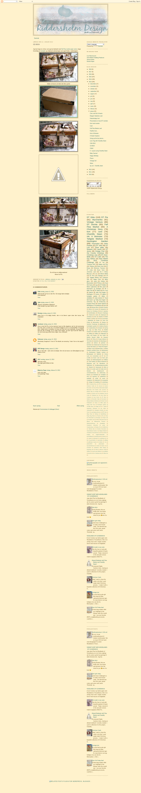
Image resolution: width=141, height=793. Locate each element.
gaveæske (100, 440)
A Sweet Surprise (94, 136)
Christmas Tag (91, 301)
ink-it (88, 376)
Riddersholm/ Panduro (99, 421)
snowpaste (105, 380)
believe (96, 342)
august (92, 93)
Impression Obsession (92, 408)
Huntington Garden (97, 241)
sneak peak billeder (96, 451)
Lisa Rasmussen (91, 56)
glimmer (103, 342)
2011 (90, 172)
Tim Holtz (89, 341)
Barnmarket (90, 283)
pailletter (89, 378)
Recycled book (103, 419)
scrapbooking (92, 328)
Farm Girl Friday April (98, 607)
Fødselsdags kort (95, 118)
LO (107, 275)
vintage (91, 382)
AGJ (39, 359)
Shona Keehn (90, 59)
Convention (96, 356)
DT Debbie (103, 285)
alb (101, 432)
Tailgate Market (94, 277)
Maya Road (89, 413)
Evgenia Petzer (91, 303)
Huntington (90, 294)
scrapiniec (89, 380)
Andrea (103, 281)
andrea (104, 432)
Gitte (39, 291)
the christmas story (97, 453)
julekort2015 (89, 443)
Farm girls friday (96, 520)
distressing (102, 372)
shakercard (97, 344)
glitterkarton (103, 324)
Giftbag (90, 333)
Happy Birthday (94, 155)
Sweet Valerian (102, 303)
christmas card (91, 272)
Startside (36, 38)
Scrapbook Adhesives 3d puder (96, 425)
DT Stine (104, 397)
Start (58, 406)
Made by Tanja (42, 370)
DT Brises (99, 283)
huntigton (103, 374)
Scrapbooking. (90, 427)
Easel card (96, 357)
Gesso (96, 402)
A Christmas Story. (93, 384)
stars (88, 307)
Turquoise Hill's (91, 264)
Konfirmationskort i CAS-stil (99, 479)
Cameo (104, 391)
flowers (89, 374)
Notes (91, 163)
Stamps (104, 322)
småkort (88, 451)
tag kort (104, 344)
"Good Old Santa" (91, 346)
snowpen (100, 328)
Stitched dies (92, 428)
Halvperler (103, 309)
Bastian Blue (95, 307)
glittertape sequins (92, 442)
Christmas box (95, 395)
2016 (90, 74)
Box (94, 318)
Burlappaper (90, 354)
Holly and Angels (92, 335)
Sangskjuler (102, 423)
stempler (43, 51)
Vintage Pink (99, 251)
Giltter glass (103, 402)
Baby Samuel (93, 153)
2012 (90, 169)
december (93, 84)
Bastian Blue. (99, 348)
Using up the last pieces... (97, 138)
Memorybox (96, 322)
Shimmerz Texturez (99, 268)
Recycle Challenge (103, 313)
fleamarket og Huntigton (94, 288)
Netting (96, 413)
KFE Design (41, 348)
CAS (98, 318)
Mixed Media (104, 273)
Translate (100, 46)
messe (102, 445)
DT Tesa (92, 275)
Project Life (105, 417)
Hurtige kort (98, 406)
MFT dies (104, 412)
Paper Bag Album (91, 415)
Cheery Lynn (95, 393)
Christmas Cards (96, 577)
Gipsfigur (100, 275)
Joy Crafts (103, 408)
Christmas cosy (92, 255)
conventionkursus (91, 372)
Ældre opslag (80, 406)
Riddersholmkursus (91, 423)
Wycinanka (97, 219)
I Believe (91, 266)
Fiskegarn (105, 331)
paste (96, 378)
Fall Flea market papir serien (69, 49)
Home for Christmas (92, 311)
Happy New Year (91, 404)
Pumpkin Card (91, 419)
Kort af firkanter (94, 133)
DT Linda (90, 270)
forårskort (95, 374)
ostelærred (103, 376)
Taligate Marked (102, 430)
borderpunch (100, 371)
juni (91, 98)
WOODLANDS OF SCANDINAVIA (95, 536)
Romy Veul (100, 266)
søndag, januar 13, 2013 (47, 359)
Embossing (102, 301)
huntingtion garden (92, 326)
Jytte (39, 302)
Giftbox (96, 333)
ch (107, 436)
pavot (103, 378)
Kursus (97, 294)
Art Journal (99, 385)
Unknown (40, 339)
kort (88, 231)
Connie (96, 309)
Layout (99, 249)
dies (95, 316)
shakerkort (97, 380)
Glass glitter (99, 247)
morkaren (40, 324)
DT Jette (99, 245)
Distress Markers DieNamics (93, 400)
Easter (98, 320)
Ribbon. (88, 421)
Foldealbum (89, 402)
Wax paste (103, 286)
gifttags (106, 440)
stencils (90, 453)
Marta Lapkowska (92, 286)
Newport (90, 249)
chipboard (103, 314)
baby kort (103, 369)
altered (88, 342)
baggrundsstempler (100, 434)
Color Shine (103, 395)
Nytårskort (89, 365)
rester (96, 449)
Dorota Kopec (90, 61)
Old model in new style (98, 547)
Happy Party (97, 279)
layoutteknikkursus (91, 445)
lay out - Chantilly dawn (96, 165)
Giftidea (106, 359)
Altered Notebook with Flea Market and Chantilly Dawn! (99, 562)
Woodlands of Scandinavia (94, 305)
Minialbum (102, 363)
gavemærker (93, 440)
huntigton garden (92, 296)
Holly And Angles (101, 292)
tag (96, 285)
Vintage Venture (95, 222)
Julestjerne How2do (99, 410)
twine (95, 281)
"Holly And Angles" (103, 346)
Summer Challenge (92, 324)
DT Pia (42, 281)
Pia (102, 415)
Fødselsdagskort (97, 359)
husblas (100, 442)
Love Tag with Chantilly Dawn (98, 141)
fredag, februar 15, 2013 (53, 370)
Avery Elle (95, 387)
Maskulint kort (91, 363)
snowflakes (105, 451)
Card (91, 126)
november (93, 86)
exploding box (103, 438)
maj (91, 101)
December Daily (95, 399)
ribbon (103, 296)
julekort (91, 292)
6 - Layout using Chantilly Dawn (98, 151)
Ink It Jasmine (104, 311)
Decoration (103, 399)
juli (91, 96)
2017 (90, 71)
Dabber (88, 399)
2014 (90, 79)
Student (91, 367)
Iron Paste (103, 335)
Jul (96, 273)
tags (90, 329)
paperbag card (90, 449)
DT (102, 356)
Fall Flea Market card (96, 128)
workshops (105, 382)
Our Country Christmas (95, 253)
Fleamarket (95, 243)
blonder (89, 371)
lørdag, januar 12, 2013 (47, 291)
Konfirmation (92, 313)
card (100, 231)
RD (97, 419)
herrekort (89, 344)
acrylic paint (95, 369)
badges (88, 434)
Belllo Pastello (104, 307)
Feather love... (94, 131)
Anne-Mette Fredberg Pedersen (95, 57)
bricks (104, 436)
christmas (89, 316)
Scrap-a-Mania (102, 339)
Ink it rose (105, 290)
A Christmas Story (97, 228)
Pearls (98, 415)
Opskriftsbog (103, 413)
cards (96, 314)
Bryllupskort (105, 350)
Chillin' (91, 148)
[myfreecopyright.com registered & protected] (97, 464)
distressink (95, 438)
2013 (90, 81)
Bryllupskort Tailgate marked (97, 352)
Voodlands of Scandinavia (92, 432)
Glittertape (103, 333)
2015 (90, 76)
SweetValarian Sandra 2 (92, 430)
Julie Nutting (92, 361)
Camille (88, 393)
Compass (89, 397)
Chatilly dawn (96, 331)
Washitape (103, 341)
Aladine (101, 316)
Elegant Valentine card (96, 116)
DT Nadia (97, 290)
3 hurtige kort (95, 592)
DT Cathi (98, 257)
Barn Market (103, 259)
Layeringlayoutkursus (95, 412)
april (91, 103)
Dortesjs (40, 313)
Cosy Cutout (96, 397)
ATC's (100, 384)
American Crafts (90, 385)
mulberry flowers (103, 326)
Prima (94, 339)
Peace (91, 158)
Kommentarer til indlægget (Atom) (49, 409)
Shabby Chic (98, 427)
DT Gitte (91, 217)
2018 (90, 69)
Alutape (104, 384)
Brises (90, 309)
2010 (90, 174)
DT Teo (101, 262)
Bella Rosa (98, 329)
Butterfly (99, 354)
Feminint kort (103, 400)
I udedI (104, 406)
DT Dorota (92, 224)
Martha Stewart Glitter (93, 337)
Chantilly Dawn (94, 234)
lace (105, 305)
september (93, 91)
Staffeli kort (105, 427)
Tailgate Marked (95, 239)
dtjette (104, 294)
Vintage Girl (93, 160)
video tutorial (98, 298)
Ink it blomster (94, 236)
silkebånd (89, 298)
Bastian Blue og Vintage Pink (94, 391)
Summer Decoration (101, 428)
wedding (97, 382)
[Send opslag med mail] (62, 279)
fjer (87, 440)
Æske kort (105, 453)
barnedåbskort (90, 436)
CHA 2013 (92, 143)
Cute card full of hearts (96, 113)
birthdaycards (98, 436)
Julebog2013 (90, 410)
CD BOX (36, 44)
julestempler (101, 443)
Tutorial (91, 314)
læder (98, 445)
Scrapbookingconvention (101, 365)
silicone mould (103, 449)
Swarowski (98, 367)
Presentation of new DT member (99, 121)
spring (106, 328)
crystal (89, 438)
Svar (39, 297)
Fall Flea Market (50, 281)
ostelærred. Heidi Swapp (100, 447)
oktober (92, 89)
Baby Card (91, 348)
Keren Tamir (101, 270)
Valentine (96, 341)
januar (92, 111)
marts (92, 106)
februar (92, 108)
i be (105, 442)
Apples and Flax (103, 264)
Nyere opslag (36, 406)
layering (94, 376)
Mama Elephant (102, 361)
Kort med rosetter (95, 123)
